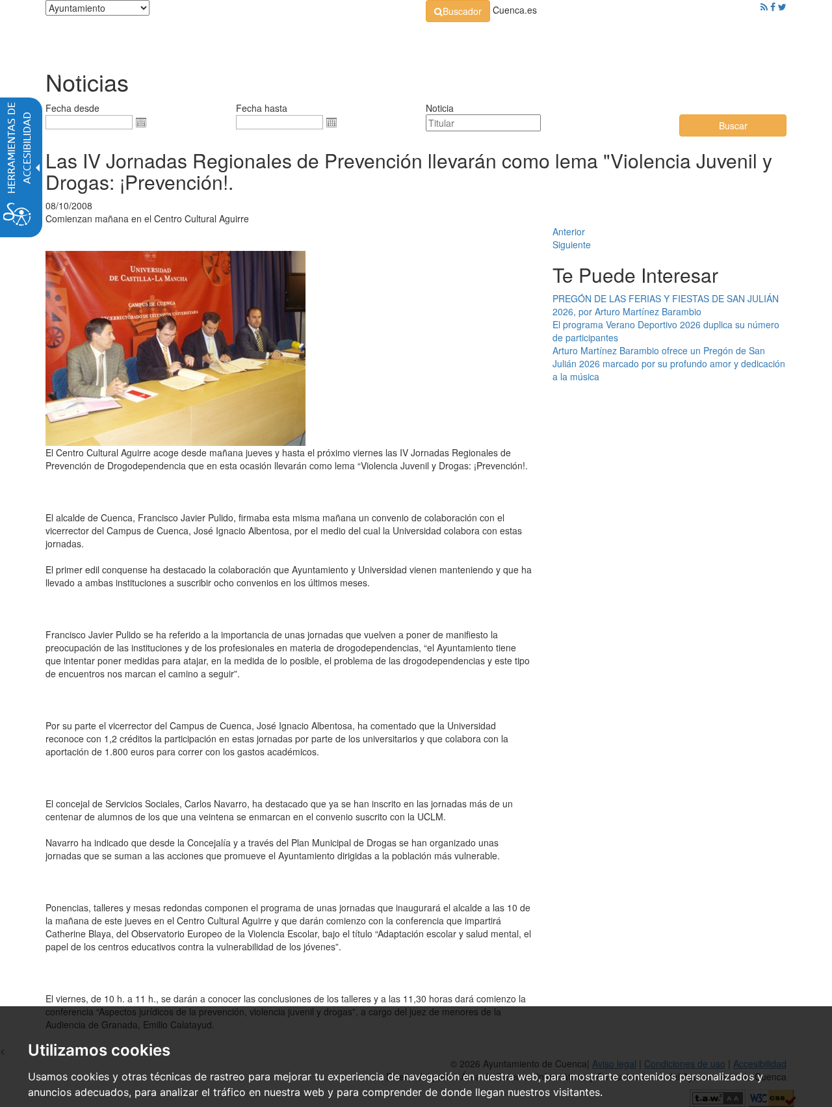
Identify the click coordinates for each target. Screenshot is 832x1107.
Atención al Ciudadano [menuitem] (596, 39)
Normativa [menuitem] (386, 39)
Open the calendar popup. (141, 122)
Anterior (568, 231)
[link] (458, 11)
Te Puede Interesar (635, 274)
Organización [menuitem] (309, 39)
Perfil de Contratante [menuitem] (479, 39)
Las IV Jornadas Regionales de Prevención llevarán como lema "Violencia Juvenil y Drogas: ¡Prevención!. (409, 171)
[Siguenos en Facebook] (772, 6)
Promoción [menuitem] (692, 39)
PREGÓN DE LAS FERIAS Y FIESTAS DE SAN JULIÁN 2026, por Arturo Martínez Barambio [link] (665, 305)
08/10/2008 (69, 205)
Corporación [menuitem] (229, 39)
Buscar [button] (733, 125)
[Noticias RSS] (764, 6)
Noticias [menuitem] (750, 39)
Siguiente (571, 244)
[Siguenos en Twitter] (782, 6)
